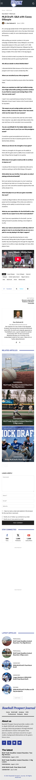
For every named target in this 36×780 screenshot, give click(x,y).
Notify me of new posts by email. (14, 519)
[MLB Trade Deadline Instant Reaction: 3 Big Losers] (18, 408)
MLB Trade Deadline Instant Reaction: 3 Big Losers (18, 422)
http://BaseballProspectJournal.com (18, 324)
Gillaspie (5, 277)
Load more (17, 698)
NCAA (15, 279)
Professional (17, 382)
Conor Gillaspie (20, 274)
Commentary (17, 457)
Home (3, 10)
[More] (28, 289)
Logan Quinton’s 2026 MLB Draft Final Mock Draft (22, 678)
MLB (4, 279)
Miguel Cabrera (25, 277)
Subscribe (29, 534)
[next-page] (6, 465)
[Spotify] (14, 743)
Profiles (12, 13)
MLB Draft (9, 10)
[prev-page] (3, 465)
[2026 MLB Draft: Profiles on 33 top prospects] (7, 689)
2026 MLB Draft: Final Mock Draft (18, 459)
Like (7, 534)
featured (28, 274)
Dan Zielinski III (11, 23)
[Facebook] (16, 342)
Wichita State (22, 279)
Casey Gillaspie (11, 274)
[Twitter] (19, 342)
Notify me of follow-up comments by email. (17, 517)
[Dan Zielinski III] (3, 23)
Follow (18, 534)
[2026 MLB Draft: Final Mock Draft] (18, 444)
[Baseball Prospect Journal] (18, 3)
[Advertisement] (18, 567)
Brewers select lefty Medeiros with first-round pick (28, 301)
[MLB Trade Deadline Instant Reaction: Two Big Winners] (18, 371)
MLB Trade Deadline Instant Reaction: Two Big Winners (18, 386)
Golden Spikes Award (14, 277)
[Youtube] (19, 743)
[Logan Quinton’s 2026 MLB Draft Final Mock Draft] (7, 677)
